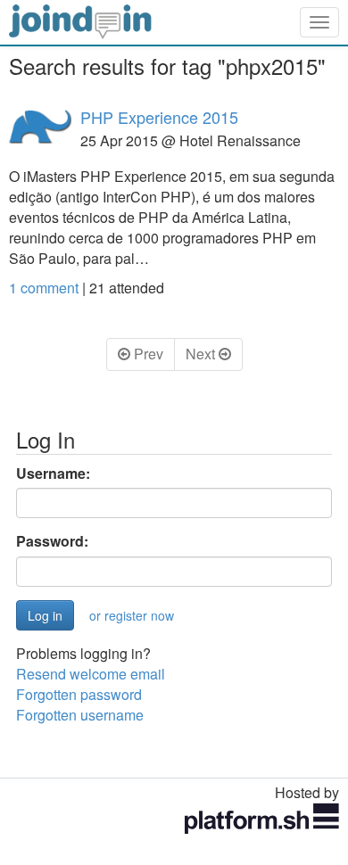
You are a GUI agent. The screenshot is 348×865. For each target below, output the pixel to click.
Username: (53, 473)
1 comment (45, 287)
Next (202, 353)
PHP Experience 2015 (159, 116)
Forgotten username (80, 714)
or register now (131, 615)
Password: (52, 541)
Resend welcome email (90, 673)
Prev (146, 353)
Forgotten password (79, 694)
